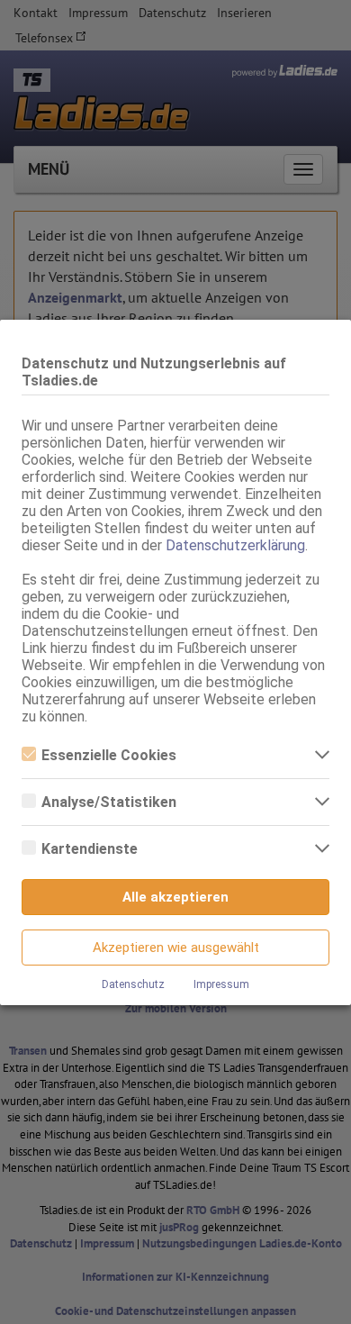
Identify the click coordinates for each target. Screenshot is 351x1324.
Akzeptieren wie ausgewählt (176, 947)
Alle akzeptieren (175, 897)
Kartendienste (89, 848)
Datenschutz (133, 984)
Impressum (221, 984)
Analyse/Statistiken (108, 802)
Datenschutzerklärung (235, 545)
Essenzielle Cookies (108, 755)
